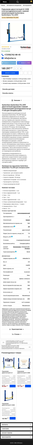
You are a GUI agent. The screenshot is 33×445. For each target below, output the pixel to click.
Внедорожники (17, 247)
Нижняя (28, 220)
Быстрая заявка (21, 73)
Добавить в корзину (10, 73)
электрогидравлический (23, 213)
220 (29, 226)
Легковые (27, 248)
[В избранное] (25, 73)
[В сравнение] (29, 73)
